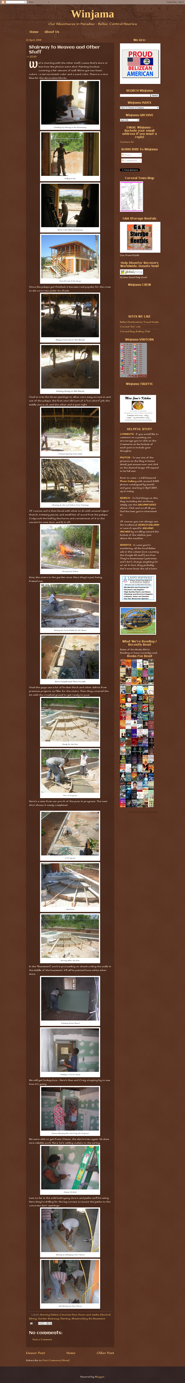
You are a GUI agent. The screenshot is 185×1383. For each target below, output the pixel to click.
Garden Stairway (48, 1318)
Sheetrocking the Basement (88, 1318)
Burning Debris (49, 1314)
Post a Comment (42, 1339)
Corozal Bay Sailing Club (135, 331)
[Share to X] (45, 1323)
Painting (65, 1318)
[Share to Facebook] (47, 1323)
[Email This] (39, 1323)
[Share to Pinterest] (50, 1323)
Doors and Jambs (88, 1314)
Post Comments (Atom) (56, 1360)
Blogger (99, 1376)
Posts (127, 155)
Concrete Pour (68, 1314)
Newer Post (35, 1353)
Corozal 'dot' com (130, 326)
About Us (52, 32)
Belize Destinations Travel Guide (139, 322)
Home (34, 32)
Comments (130, 160)
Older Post (105, 1353)
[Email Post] (31, 1323)
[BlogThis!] (42, 1323)
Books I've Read (139, 656)
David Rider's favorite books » (143, 812)
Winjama (92, 14)
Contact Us (127, 142)
